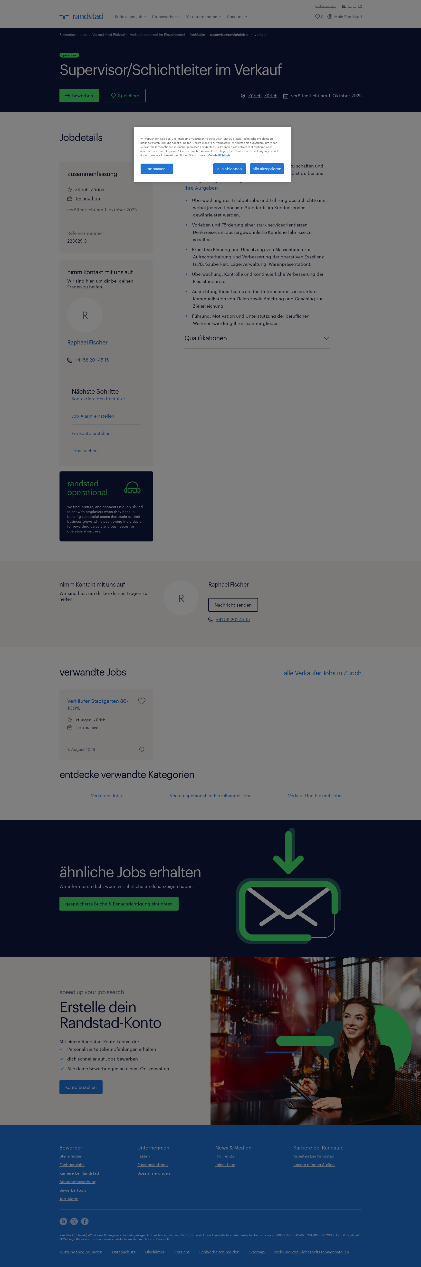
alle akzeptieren (267, 168)
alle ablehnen (229, 168)
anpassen (157, 168)
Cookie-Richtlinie (219, 155)
